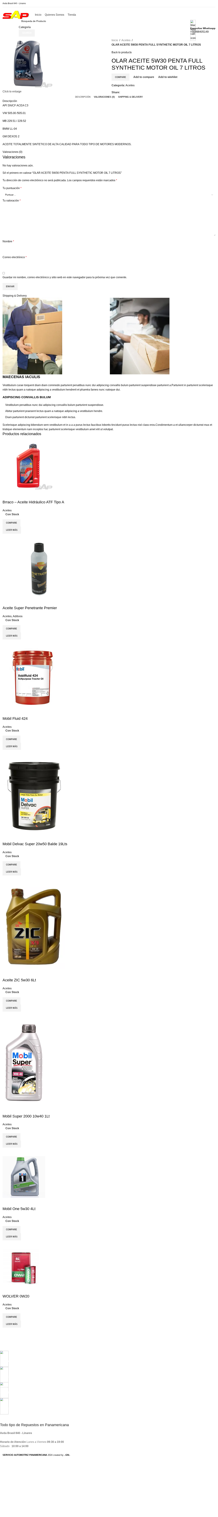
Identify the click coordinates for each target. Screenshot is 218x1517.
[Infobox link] (109, 15)
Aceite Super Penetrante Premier (30, 608)
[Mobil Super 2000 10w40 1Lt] (24, 1062)
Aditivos (17, 616)
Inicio (115, 40)
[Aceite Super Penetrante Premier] (39, 569)
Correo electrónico (15, 257)
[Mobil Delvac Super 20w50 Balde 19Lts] (34, 795)
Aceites (125, 40)
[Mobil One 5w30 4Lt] (24, 1176)
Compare (120, 77)
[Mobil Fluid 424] (32, 677)
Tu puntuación (12, 188)
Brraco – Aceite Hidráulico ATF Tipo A (33, 502)
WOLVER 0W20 (16, 1296)
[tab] (82, 97)
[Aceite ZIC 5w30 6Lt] (34, 926)
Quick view (16, 538)
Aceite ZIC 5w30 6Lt (19, 980)
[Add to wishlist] (7, 495)
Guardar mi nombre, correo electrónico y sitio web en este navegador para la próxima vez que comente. (65, 277)
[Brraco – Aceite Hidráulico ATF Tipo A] (28, 465)
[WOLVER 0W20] (21, 1266)
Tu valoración (12, 200)
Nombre (8, 241)
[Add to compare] (7, 538)
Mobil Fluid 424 (15, 718)
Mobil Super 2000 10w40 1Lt (26, 1116)
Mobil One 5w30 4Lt (19, 1209)
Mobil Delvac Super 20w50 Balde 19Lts (35, 844)
